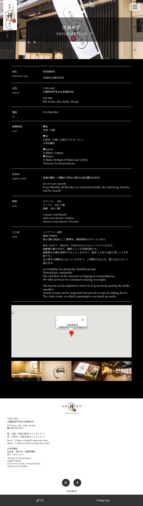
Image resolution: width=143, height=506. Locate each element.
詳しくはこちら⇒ (15, 454)
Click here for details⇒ (17, 466)
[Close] (82, 320)
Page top (104, 500)
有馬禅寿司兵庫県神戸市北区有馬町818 (72, 326)
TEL (41, 500)
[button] (71, 333)
